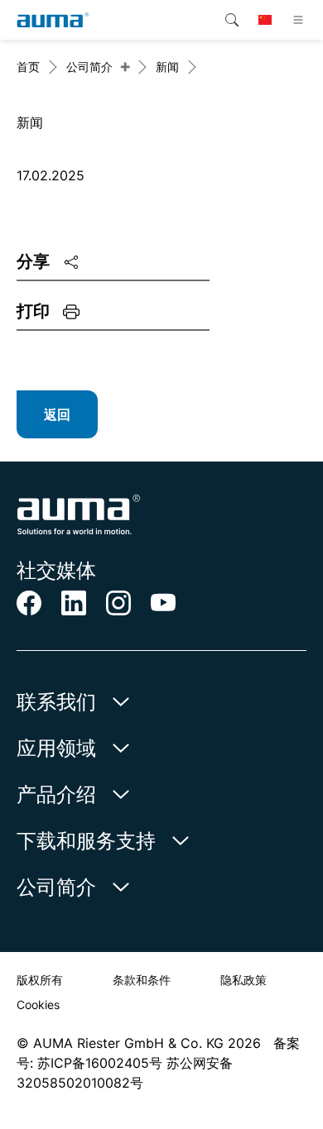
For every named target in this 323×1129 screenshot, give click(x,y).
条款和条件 (142, 980)
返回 (57, 414)
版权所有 (40, 980)
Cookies (38, 1004)
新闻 (167, 67)
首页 (28, 67)
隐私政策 (243, 980)
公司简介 (89, 67)
